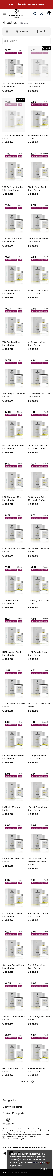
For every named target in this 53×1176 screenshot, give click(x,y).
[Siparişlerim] (41, 13)
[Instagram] (4, 1153)
